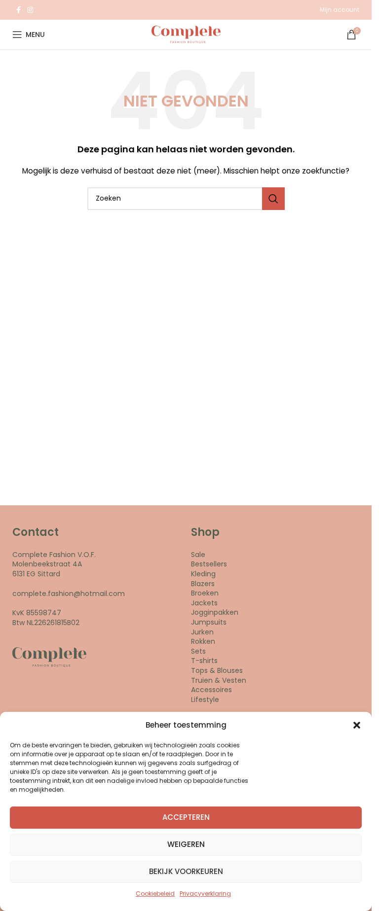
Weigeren (186, 844)
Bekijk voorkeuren (186, 871)
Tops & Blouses (217, 670)
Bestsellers (209, 564)
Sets (198, 651)
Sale (198, 555)
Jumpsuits (209, 622)
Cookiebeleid (155, 893)
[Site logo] (186, 34)
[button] (357, 725)
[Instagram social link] (30, 10)
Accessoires (211, 690)
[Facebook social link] (18, 10)
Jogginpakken (214, 612)
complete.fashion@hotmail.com (68, 593)
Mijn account (339, 9)
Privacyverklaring (205, 893)
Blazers (203, 584)
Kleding (203, 574)
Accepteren (186, 817)
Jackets (204, 603)
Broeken (205, 593)
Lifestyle (205, 699)
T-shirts (204, 661)
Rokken (203, 641)
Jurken (202, 632)
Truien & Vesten (218, 680)
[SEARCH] (273, 198)
